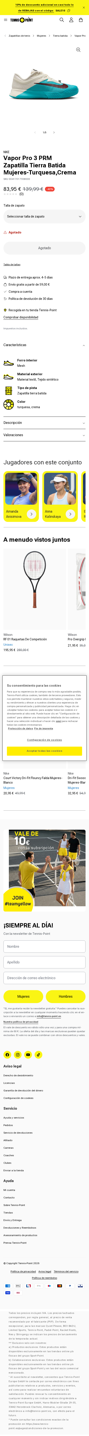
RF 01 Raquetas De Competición (25, 639)
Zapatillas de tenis (19, 35)
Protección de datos (20, 728)
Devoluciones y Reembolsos (19, 1227)
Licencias (9, 1082)
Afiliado (7, 1140)
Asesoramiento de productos (20, 1235)
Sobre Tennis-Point (14, 1205)
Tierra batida (60, 35)
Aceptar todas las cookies (44, 750)
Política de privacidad (23, 1271)
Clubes (7, 1162)
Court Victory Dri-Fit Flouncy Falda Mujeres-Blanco (32, 780)
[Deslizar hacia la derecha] (54, 132)
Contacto (8, 1197)
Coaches (8, 1155)
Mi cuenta (9, 1190)
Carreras (8, 1147)
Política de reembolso (44, 1277)
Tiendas (8, 1212)
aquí (58, 721)
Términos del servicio (66, 1271)
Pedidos (8, 1125)
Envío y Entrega (12, 1220)
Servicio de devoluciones (17, 1132)
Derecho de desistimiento (18, 1075)
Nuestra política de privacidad (20, 1021)
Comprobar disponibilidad (20, 317)
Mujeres (41, 35)
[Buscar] (62, 20)
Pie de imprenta (43, 728)
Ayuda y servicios (13, 1117)
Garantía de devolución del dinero (23, 1090)
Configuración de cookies (18, 1098)
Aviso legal (44, 1271)
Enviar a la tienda (13, 1170)
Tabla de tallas (11, 264)
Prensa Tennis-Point (15, 1242)
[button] (5, 20)
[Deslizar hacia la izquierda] (35, 132)
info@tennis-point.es (49, 1016)
